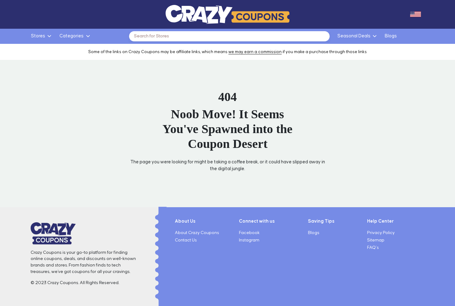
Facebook (249, 233)
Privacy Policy (381, 233)
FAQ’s (373, 247)
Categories (71, 36)
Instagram (249, 240)
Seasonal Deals (353, 36)
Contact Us (186, 240)
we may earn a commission (255, 52)
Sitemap (375, 240)
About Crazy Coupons (197, 233)
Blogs (391, 36)
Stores (38, 36)
